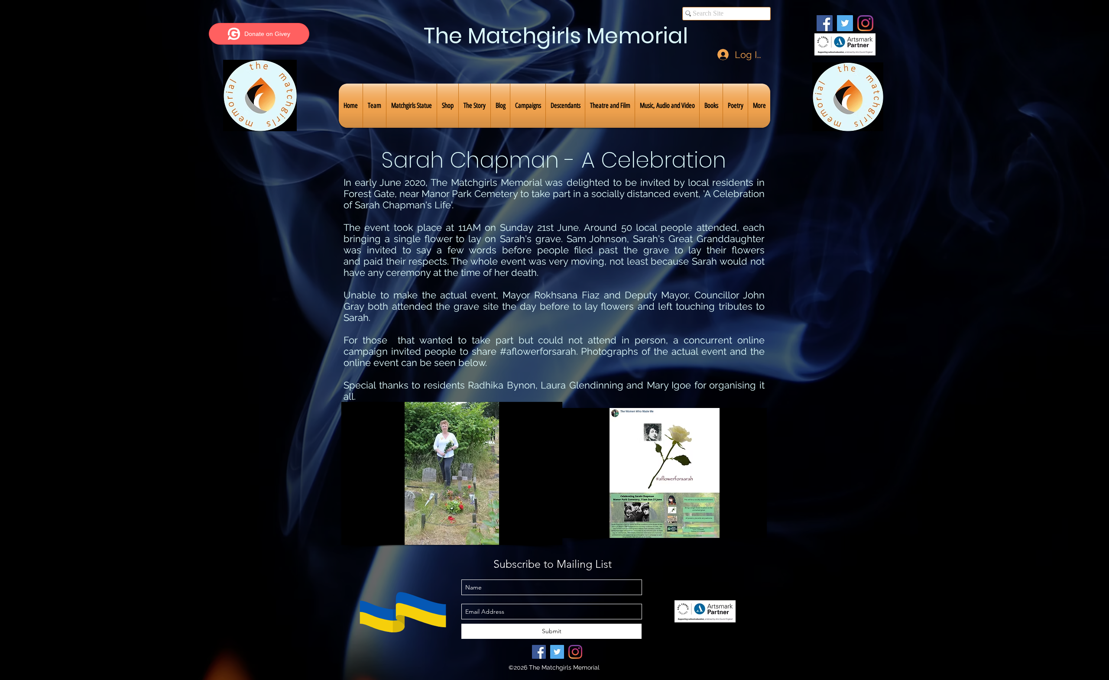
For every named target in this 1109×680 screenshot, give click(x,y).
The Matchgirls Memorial (556, 35)
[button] (374, 106)
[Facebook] (825, 23)
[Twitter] (845, 23)
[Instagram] (865, 23)
